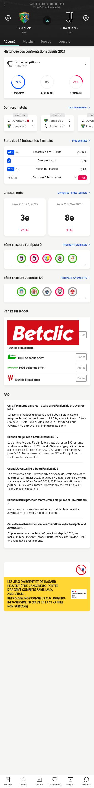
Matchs (28, 41)
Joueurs (64, 41)
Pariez (84, 335)
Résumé (10, 41)
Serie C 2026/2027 (69, 204)
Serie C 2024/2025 (25, 204)
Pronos (46, 41)
